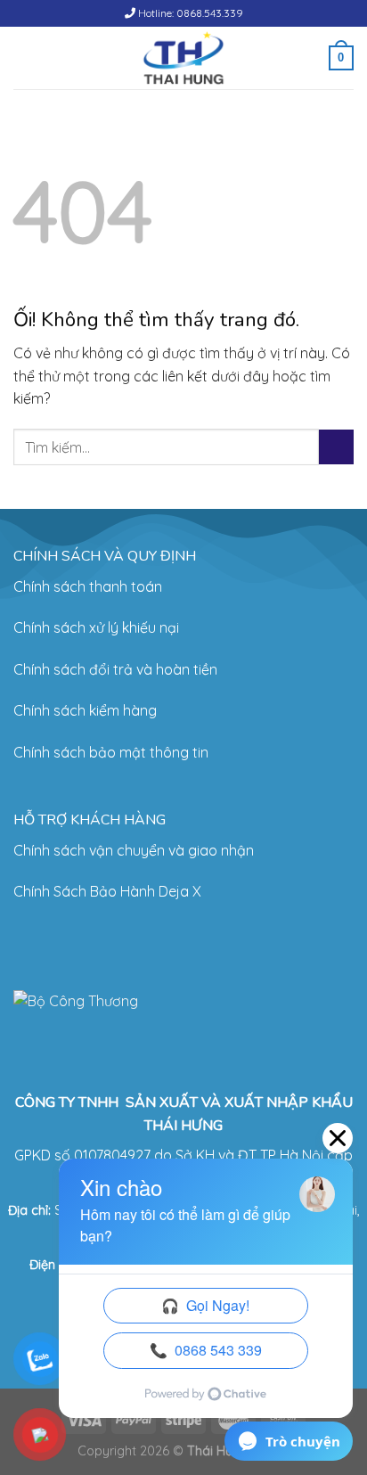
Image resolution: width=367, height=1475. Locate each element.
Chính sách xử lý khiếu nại (96, 627)
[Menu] (24, 57)
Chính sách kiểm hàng (85, 710)
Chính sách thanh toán (87, 586)
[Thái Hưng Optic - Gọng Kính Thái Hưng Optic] (184, 58)
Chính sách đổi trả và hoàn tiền (115, 669)
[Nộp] (336, 447)
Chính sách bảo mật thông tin (110, 752)
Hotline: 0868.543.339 (189, 13)
